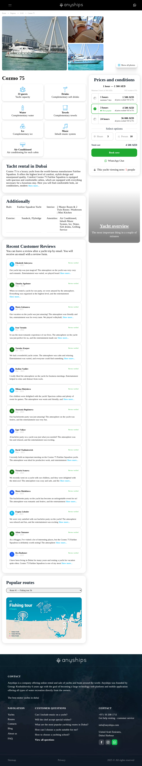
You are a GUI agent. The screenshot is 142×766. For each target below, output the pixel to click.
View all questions (44, 739)
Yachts (11, 714)
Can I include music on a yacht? (51, 714)
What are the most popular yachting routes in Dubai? (61, 724)
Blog (10, 728)
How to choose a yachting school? (52, 734)
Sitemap (12, 760)
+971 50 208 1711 (108, 714)
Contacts (12, 723)
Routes (11, 719)
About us (12, 733)
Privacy (61, 760)
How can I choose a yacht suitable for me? (56, 729)
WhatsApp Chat (116, 160)
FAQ (10, 738)
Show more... (33, 186)
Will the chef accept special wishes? (53, 719)
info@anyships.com (109, 725)
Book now (114, 152)
